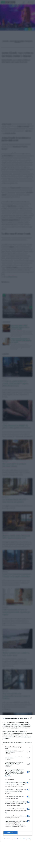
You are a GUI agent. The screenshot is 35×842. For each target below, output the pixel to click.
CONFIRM (10, 832)
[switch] (28, 751)
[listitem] (17, 747)
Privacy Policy (27, 838)
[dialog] (17, 778)
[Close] (31, 718)
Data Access (17, 838)
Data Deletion (8, 838)
